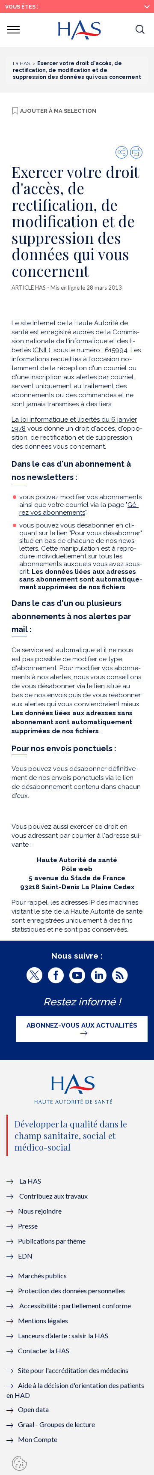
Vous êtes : (21, 7)
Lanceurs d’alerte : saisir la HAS (63, 1335)
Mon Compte (37, 1439)
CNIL (41, 350)
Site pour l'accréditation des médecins (73, 1370)
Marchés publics (43, 1275)
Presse (28, 1226)
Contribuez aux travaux (53, 1196)
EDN (25, 1256)
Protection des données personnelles (71, 1290)
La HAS (30, 1181)
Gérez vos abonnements (79, 508)
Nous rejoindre (40, 1211)
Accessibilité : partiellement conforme (75, 1305)
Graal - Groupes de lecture (56, 1424)
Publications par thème (52, 1241)
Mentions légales (43, 1320)
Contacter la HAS (43, 1350)
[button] (140, 30)
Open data (33, 1409)
